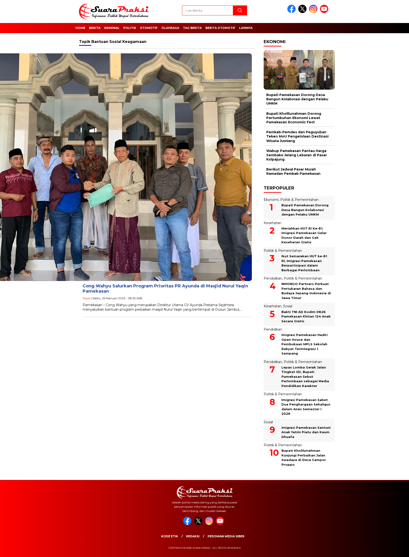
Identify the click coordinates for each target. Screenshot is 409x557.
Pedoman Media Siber (226, 536)
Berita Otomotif (220, 28)
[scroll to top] (393, 549)
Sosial (86, 298)
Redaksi (193, 536)
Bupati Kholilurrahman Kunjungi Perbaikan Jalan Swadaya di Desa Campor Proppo (303, 457)
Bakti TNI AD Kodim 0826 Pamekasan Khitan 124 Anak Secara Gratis (306, 316)
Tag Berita (192, 28)
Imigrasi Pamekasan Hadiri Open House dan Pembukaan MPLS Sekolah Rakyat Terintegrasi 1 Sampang (304, 344)
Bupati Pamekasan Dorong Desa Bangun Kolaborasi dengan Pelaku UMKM (297, 99)
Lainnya (246, 28)
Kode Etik (169, 536)
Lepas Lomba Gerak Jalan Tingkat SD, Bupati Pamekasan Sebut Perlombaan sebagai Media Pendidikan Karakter (305, 376)
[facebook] (292, 12)
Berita (94, 28)
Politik (129, 28)
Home (80, 28)
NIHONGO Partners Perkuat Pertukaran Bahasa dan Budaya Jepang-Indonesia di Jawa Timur (306, 291)
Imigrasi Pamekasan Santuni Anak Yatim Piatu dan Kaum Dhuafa (306, 432)
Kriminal (112, 28)
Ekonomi (271, 200)
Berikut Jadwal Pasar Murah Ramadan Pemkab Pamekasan (293, 171)
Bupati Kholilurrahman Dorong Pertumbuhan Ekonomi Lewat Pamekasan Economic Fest (293, 117)
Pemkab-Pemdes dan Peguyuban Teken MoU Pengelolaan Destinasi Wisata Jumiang (297, 136)
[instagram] (314, 12)
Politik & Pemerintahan (299, 200)
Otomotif (149, 28)
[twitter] (303, 12)
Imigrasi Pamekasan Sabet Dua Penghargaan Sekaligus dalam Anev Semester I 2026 (305, 407)
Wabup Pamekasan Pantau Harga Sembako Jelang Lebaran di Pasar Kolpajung (296, 155)
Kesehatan (272, 223)
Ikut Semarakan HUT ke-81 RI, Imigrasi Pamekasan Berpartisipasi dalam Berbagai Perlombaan (304, 263)
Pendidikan (273, 278)
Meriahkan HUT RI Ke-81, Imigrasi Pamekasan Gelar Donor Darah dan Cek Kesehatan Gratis (304, 235)
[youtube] (325, 12)
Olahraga (170, 28)
